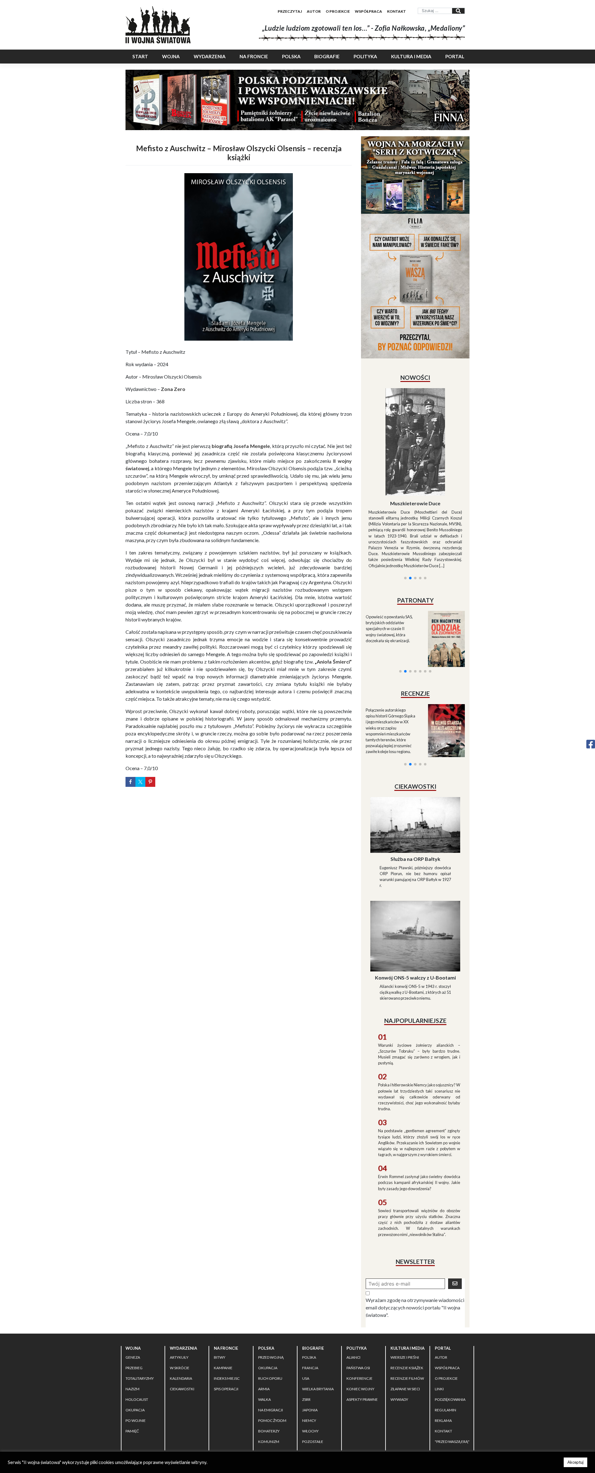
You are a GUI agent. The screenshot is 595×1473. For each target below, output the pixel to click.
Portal (454, 56)
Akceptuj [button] (575, 1462)
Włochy (310, 1375)
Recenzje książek (406, 1312)
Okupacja (135, 1354)
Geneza (133, 1302)
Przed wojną (271, 1302)
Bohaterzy (269, 1375)
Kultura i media (411, 56)
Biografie (327, 56)
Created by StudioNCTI (383, 1409)
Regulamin (445, 1354)
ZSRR (306, 1344)
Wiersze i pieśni (404, 1302)
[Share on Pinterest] (150, 782)
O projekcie (338, 11)
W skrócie (179, 1312)
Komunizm (268, 1386)
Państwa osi (358, 1312)
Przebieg (134, 1312)
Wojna (171, 56)
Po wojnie (136, 1365)
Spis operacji (226, 1333)
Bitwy (219, 1302)
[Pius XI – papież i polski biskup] (415, 425)
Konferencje (359, 1323)
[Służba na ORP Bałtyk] (415, 769)
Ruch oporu (270, 1323)
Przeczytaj (290, 11)
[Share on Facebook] (130, 782)
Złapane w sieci (405, 1333)
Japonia (310, 1354)
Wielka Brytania (318, 1333)
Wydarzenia (210, 56)
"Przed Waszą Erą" (452, 1386)
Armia (264, 1333)
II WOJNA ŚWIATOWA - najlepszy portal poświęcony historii (198, 1409)
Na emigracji (270, 1354)
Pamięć (132, 1375)
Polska (291, 56)
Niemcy (309, 1365)
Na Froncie (254, 56)
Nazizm (132, 1333)
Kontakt (396, 11)
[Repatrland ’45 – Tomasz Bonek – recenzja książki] (442, 656)
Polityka (365, 56)
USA (305, 1323)
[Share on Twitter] (140, 782)
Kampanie (223, 1312)
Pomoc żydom (272, 1365)
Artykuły (179, 1302)
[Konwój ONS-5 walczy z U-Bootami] (415, 880)
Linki (439, 1333)
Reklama (443, 1365)
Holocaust (137, 1344)
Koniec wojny (360, 1333)
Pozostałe (312, 1386)
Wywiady (399, 1344)
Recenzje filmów (407, 1323)
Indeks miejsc (227, 1323)
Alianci (353, 1302)
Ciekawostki (182, 1333)
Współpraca (368, 11)
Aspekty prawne (362, 1344)
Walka (264, 1344)
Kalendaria (181, 1323)
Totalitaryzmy (140, 1323)
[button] (405, 503)
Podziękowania (450, 1344)
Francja (310, 1312)
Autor (314, 11)
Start (140, 56)
